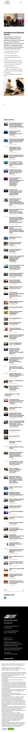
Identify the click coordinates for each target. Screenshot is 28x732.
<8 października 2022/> (13, 559)
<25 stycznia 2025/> (13, 284)
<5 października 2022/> (13, 565)
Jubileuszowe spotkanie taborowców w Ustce (15, 506)
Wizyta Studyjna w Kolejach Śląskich (16, 447)
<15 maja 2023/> (12, 496)
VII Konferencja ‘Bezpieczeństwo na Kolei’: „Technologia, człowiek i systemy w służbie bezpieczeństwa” (16, 192)
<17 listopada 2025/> (13, 206)
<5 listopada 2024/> (13, 304)
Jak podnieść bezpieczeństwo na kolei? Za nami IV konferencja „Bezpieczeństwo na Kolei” (16, 536)
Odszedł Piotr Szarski (14, 430)
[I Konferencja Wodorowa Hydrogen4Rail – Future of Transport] (6, 575)
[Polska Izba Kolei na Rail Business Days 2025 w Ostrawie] (6, 243)
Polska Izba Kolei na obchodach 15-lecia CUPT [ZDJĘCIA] (15, 544)
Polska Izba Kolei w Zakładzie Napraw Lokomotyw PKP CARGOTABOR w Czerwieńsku (16, 336)
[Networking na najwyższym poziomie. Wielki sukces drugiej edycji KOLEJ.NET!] (6, 274)
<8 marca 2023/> (12, 519)
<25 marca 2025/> (12, 270)
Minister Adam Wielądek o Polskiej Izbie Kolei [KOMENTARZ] (16, 313)
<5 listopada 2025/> (13, 214)
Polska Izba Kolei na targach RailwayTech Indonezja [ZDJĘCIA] (16, 551)
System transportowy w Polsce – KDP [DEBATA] (15, 343)
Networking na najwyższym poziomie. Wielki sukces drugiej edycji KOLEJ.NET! (16, 274)
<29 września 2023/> (13, 431)
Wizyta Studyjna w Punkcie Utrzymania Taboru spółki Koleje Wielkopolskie (16, 463)
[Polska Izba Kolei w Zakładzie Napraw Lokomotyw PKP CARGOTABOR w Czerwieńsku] (6, 335)
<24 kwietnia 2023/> (13, 503)
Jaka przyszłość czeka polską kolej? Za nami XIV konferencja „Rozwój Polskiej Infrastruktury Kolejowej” (16, 414)
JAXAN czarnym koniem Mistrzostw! (15, 237)
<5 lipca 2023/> (12, 473)
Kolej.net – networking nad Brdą (16, 381)
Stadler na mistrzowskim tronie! (15, 487)
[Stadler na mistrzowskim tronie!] (6, 488)
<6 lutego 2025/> (12, 277)
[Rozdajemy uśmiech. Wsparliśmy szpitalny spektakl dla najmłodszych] (6, 493)
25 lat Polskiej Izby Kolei (15, 318)
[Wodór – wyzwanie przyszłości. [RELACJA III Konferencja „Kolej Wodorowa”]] (6, 469)
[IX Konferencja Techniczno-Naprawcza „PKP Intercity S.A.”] (6, 562)
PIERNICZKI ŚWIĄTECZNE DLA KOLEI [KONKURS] (16, 302)
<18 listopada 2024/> (13, 298)
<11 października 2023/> (13, 427)
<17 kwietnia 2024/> (13, 355)
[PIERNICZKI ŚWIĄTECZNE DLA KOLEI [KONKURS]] (6, 302)
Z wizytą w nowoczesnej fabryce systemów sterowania (15, 250)
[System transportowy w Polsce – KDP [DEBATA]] (6, 343)
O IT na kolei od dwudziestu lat (16, 512)
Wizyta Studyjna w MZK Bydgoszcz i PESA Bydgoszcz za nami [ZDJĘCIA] (16, 375)
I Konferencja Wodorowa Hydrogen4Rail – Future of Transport (16, 575)
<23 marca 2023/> (12, 514)
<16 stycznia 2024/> (13, 383)
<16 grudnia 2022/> (13, 532)
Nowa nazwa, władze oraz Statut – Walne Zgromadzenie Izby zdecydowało (16, 387)
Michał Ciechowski (13, 99)
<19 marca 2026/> (12, 175)
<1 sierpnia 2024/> (12, 315)
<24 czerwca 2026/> (13, 128)
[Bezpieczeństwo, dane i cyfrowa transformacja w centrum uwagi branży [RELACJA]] (6, 170)
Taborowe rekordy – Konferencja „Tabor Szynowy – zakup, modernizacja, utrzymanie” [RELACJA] (16, 351)
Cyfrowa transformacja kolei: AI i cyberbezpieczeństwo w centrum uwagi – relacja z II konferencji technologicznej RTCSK (16, 229)
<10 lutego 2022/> (12, 571)
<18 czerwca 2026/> (13, 152)
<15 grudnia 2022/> (13, 540)
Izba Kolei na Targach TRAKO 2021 (16, 569)
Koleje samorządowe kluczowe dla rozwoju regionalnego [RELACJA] (15, 281)
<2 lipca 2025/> (12, 239)
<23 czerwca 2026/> (13, 144)
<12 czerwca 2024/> (13, 332)
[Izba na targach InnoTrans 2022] (6, 557)
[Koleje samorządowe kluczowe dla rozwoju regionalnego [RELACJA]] (6, 281)
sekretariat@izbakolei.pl (13, 631)
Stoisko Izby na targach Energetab (15, 442)
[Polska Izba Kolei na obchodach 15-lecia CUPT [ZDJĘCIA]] (6, 543)
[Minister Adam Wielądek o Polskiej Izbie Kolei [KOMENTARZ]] (6, 312)
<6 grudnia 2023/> (8, 396)
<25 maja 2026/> (12, 159)
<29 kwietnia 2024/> (13, 340)
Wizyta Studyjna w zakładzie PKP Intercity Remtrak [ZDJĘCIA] (16, 500)
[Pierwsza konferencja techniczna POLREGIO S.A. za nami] (6, 329)
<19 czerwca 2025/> (13, 253)
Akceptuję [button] (11, 729)
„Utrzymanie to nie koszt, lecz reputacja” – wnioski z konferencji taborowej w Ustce (16, 163)
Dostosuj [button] (4, 729)
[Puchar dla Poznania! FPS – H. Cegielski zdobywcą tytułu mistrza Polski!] (6, 581)
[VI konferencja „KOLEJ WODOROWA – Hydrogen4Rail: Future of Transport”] (6, 132)
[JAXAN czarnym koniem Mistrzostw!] (6, 237)
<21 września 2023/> (13, 444)
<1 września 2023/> (13, 465)
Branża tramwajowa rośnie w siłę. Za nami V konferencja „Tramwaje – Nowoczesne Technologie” (16, 211)
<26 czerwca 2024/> (13, 325)
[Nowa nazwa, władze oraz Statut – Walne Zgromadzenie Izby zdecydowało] (6, 386)
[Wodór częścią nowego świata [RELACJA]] (6, 323)
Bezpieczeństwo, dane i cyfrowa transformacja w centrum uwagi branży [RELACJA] (16, 171)
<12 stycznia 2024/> (13, 391)
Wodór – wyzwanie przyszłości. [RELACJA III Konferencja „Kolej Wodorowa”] (15, 470)
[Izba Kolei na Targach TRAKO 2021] (6, 569)
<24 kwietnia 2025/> (13, 262)
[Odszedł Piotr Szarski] (6, 432)
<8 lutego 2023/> (12, 525)
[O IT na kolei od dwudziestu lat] (6, 512)
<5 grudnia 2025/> (12, 196)
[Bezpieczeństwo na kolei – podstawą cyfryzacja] (6, 287)
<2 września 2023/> (13, 449)
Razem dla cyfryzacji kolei (16, 307)
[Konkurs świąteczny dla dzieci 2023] (6, 409)
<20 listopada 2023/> (13, 404)
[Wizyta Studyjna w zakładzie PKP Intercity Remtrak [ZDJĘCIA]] (6, 500)
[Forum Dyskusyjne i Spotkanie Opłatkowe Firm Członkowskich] (6, 529)
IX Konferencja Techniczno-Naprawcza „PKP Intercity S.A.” (16, 563)
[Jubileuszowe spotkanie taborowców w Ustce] (6, 506)
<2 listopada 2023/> (13, 418)
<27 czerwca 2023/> (13, 484)
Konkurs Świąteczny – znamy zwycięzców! (12, 394)
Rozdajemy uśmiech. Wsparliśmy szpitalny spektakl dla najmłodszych (16, 494)
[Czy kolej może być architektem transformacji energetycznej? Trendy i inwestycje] (6, 400)
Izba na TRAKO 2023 (14, 436)
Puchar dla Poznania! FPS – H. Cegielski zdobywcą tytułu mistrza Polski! (16, 582)
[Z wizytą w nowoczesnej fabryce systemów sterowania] (6, 250)
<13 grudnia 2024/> (13, 289)
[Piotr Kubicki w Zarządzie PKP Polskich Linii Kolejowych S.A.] (6, 366)
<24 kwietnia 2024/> (13, 345)
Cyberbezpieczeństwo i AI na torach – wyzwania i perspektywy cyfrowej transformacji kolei (16, 267)
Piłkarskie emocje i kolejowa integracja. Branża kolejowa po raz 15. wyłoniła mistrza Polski (16, 141)
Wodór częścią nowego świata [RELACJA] (15, 323)
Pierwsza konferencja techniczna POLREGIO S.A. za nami (16, 329)
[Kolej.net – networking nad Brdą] (6, 381)
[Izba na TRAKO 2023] (6, 437)
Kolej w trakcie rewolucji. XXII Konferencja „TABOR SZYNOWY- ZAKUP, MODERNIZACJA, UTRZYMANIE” (16, 258)
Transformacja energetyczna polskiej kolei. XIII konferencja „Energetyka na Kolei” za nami (16, 295)
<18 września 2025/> (13, 234)
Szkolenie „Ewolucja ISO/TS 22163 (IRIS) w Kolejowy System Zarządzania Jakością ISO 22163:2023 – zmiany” (16, 455)
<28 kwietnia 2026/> (13, 167)
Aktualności (7, 30)
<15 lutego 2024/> (12, 371)
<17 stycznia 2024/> (13, 377)
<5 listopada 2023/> (13, 410)
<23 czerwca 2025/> (13, 246)
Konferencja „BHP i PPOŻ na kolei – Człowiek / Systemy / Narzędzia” (16, 156)
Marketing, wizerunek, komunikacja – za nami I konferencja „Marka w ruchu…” (15, 149)
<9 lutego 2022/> (12, 578)
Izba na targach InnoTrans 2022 (16, 557)
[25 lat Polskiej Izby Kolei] (6, 319)
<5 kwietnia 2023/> (13, 508)
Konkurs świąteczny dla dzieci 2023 (15, 408)
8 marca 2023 (8, 102)
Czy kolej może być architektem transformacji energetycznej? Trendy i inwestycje (16, 401)
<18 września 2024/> (13, 308)
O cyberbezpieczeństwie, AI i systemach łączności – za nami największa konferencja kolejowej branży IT (16, 360)
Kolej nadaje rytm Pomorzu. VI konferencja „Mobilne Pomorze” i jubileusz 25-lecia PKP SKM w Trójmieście (16, 125)
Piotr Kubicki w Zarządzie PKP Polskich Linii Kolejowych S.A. (16, 368)
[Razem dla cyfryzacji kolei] (6, 308)
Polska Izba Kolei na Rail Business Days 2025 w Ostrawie (15, 244)
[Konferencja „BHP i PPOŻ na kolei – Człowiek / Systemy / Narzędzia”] (6, 156)
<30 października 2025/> (14, 223)
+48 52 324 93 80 (12, 632)
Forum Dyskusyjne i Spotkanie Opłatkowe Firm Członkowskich (16, 529)
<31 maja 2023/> (12, 489)
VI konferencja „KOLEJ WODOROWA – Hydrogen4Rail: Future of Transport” (15, 133)
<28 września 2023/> (13, 437)
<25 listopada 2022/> (13, 546)
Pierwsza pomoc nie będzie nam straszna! (16, 523)
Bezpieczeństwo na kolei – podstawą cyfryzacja (16, 287)
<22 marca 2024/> (12, 364)
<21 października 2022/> (13, 553)
